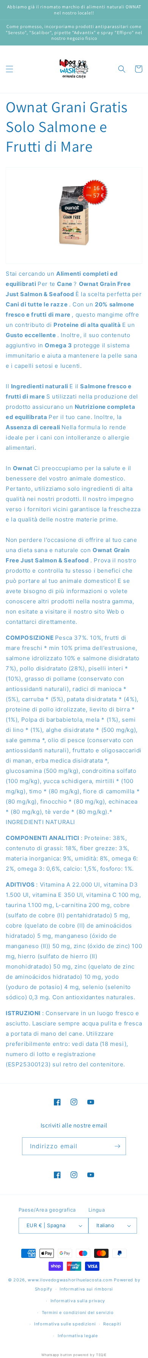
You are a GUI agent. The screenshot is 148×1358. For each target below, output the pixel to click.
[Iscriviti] (117, 1146)
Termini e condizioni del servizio (78, 1312)
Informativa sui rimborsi (86, 1289)
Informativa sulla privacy (77, 1300)
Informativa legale (78, 1335)
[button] (9, 69)
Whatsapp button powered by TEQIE (74, 1355)
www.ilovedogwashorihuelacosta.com (70, 1280)
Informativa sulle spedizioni (65, 1324)
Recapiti (112, 1324)
